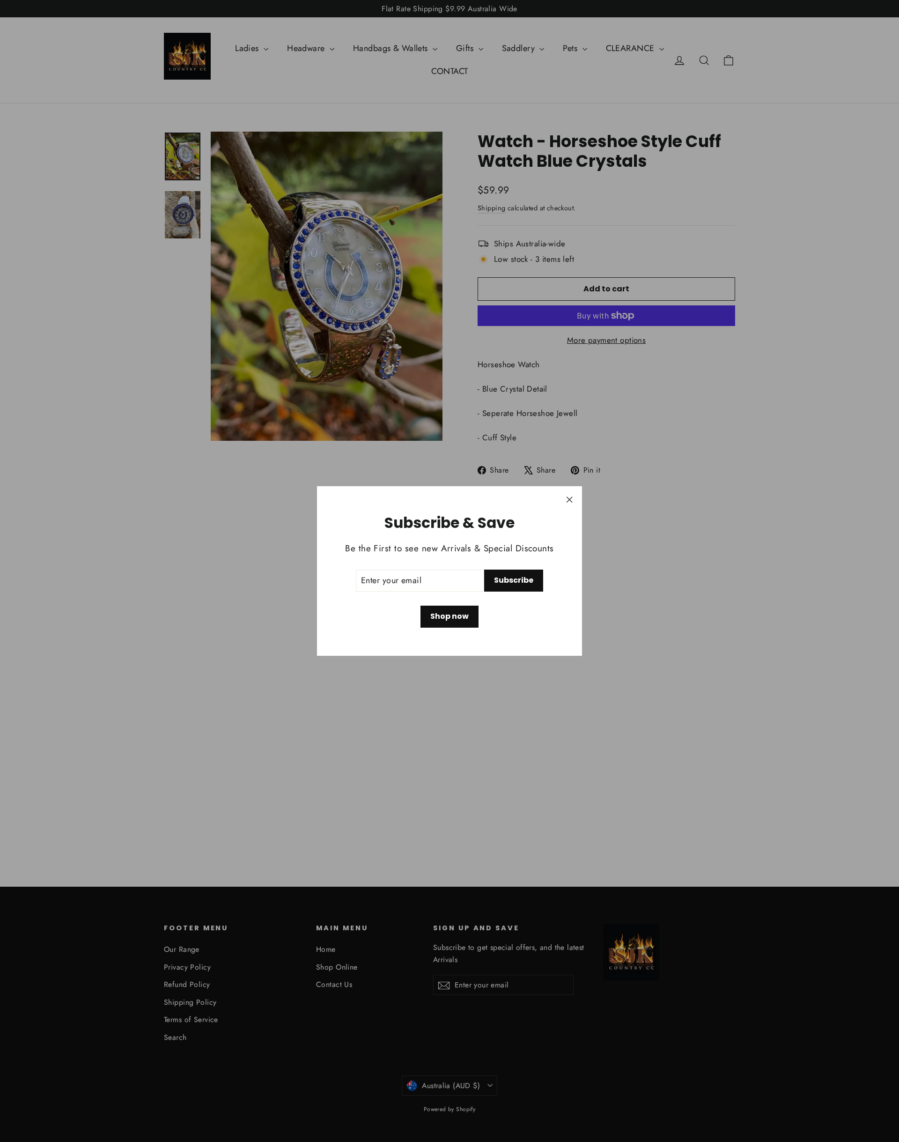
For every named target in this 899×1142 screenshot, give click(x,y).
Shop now (449, 616)
